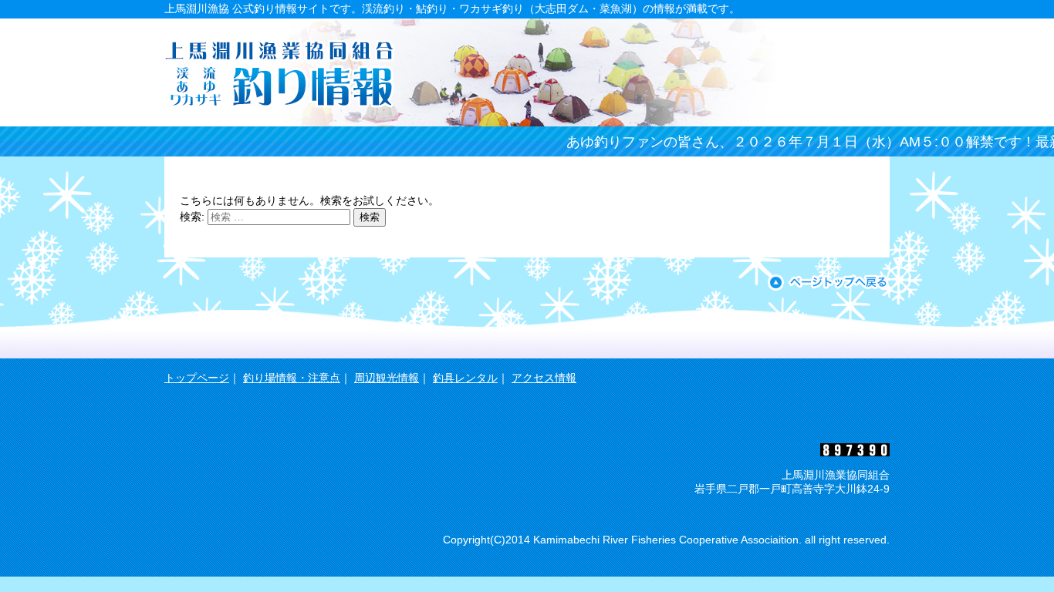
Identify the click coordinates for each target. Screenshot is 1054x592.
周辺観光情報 (386, 378)
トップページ (196, 378)
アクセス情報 (544, 378)
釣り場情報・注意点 (291, 378)
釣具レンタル (465, 378)
